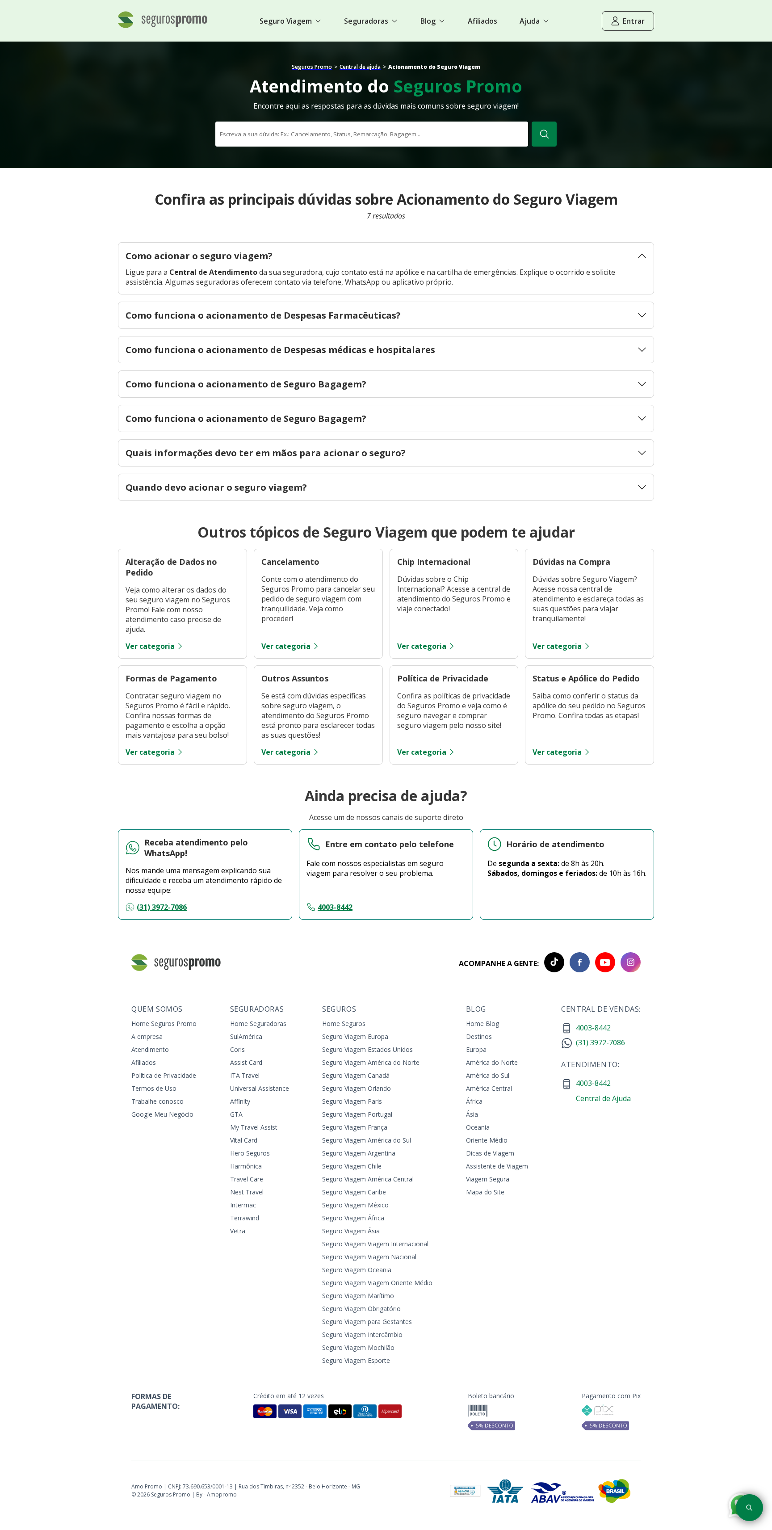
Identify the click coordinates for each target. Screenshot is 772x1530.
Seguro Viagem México (355, 1205)
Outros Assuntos (294, 678)
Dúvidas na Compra (571, 561)
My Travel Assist (253, 1127)
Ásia (472, 1114)
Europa (476, 1049)
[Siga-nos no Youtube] (602, 963)
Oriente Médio (487, 1140)
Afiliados (143, 1062)
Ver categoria (150, 646)
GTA (236, 1114)
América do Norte (492, 1062)
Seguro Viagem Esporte (356, 1360)
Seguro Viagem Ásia (351, 1231)
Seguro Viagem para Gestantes (367, 1321)
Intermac (243, 1205)
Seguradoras (366, 21)
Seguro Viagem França (354, 1127)
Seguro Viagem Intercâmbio (362, 1334)
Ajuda (530, 21)
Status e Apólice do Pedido (586, 678)
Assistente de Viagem (497, 1166)
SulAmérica (246, 1036)
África (474, 1101)
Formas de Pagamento (171, 678)
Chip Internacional (433, 561)
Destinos (479, 1036)
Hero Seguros (250, 1153)
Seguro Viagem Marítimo (358, 1295)
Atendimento (150, 1049)
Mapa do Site (485, 1192)
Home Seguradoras (258, 1023)
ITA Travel (245, 1075)
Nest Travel (247, 1192)
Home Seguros (343, 1023)
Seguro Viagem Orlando (356, 1088)
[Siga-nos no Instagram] (628, 963)
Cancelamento (290, 561)
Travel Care (246, 1179)
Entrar (634, 21)
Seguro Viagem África (353, 1218)
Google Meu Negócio (162, 1114)
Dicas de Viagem (490, 1153)
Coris (237, 1049)
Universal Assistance (259, 1088)
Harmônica (246, 1166)
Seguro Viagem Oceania (356, 1269)
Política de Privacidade (442, 678)
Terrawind (244, 1218)
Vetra (237, 1231)
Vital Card (243, 1140)
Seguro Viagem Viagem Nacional (369, 1257)
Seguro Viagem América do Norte (371, 1062)
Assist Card (246, 1062)
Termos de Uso (153, 1088)
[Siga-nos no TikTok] (551, 963)
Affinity (240, 1101)
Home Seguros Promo (164, 1023)
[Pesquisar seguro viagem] (749, 1507)
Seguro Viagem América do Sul (366, 1140)
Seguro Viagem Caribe (354, 1192)
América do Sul (487, 1075)
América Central (489, 1088)
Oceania (478, 1127)
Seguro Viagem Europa (355, 1036)
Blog (428, 21)
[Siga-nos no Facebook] (577, 963)
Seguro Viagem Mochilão (358, 1347)
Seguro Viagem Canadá (356, 1075)
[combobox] (371, 134)
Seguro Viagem (286, 21)
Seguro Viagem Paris (352, 1101)
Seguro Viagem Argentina (358, 1153)
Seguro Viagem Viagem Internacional (375, 1244)
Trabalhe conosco (157, 1101)
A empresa (147, 1036)
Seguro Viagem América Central (368, 1179)
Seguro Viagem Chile (352, 1166)
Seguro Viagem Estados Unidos (367, 1049)
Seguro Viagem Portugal (357, 1114)
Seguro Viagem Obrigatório (361, 1308)
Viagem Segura (487, 1179)
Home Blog (482, 1023)
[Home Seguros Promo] (162, 26)
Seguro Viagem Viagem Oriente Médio (377, 1282)
